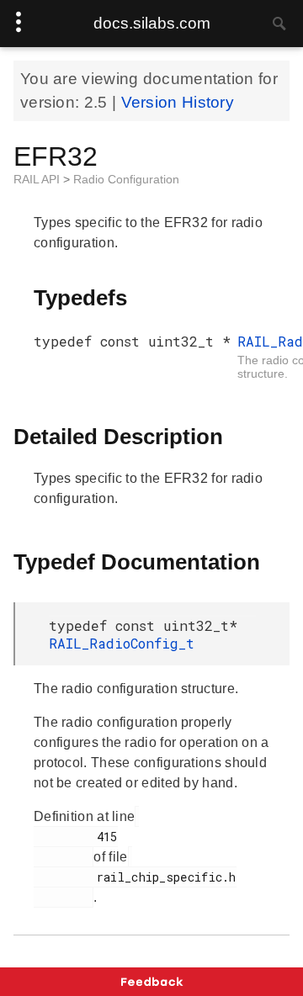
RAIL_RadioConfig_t (121, 643)
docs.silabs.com (151, 23)
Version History (178, 102)
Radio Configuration (126, 179)
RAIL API (38, 179)
